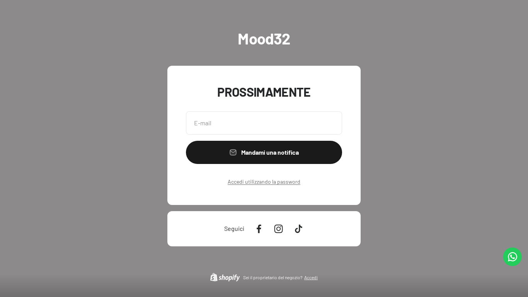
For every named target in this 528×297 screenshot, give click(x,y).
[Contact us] (512, 257)
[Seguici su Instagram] (278, 229)
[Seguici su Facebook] (259, 229)
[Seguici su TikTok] (298, 229)
